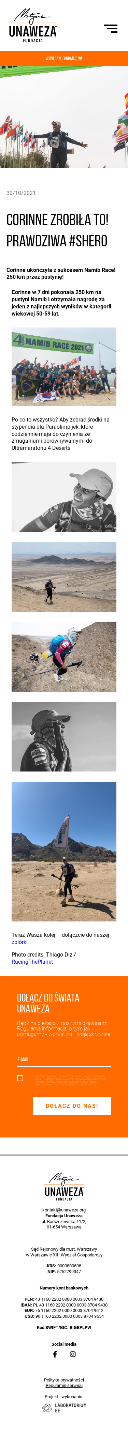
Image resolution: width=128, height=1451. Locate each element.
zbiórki (20, 942)
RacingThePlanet (32, 962)
